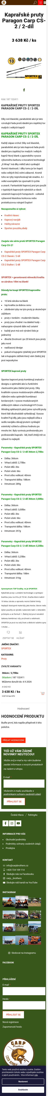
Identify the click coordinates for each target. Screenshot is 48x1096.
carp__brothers (14, 878)
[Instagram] (12, 823)
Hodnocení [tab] (23, 708)
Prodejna (10, 848)
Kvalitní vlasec (11, 215)
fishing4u (32, 815)
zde (36, 1075)
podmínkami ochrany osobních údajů (22, 794)
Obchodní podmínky (16, 839)
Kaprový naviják (12, 219)
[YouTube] (18, 823)
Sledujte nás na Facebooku (20, 874)
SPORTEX (6, 648)
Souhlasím (23, 1089)
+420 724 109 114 (15, 869)
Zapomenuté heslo (12, 1026)
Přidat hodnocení (13, 740)
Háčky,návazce (12, 224)
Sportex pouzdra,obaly (15, 228)
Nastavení (23, 1081)
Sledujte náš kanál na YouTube (22, 882)
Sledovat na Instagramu (24, 953)
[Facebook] (24, 90)
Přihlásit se (14, 801)
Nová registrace (11, 1022)
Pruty (4, 658)
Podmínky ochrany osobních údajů (23, 843)
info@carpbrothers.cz (17, 865)
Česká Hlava (17, 815)
